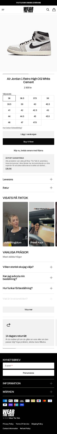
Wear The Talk (14, 418)
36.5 (24, 99)
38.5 (11, 105)
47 (24, 123)
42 (24, 111)
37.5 (37, 99)
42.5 (37, 111)
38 (50, 99)
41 (12, 111)
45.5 (50, 117)
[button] (3, 10)
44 (12, 117)
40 (37, 105)
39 (24, 105)
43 (50, 111)
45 (37, 117)
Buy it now (29, 141)
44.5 (24, 117)
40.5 (50, 105)
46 (12, 123)
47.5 (37, 123)
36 (12, 99)
